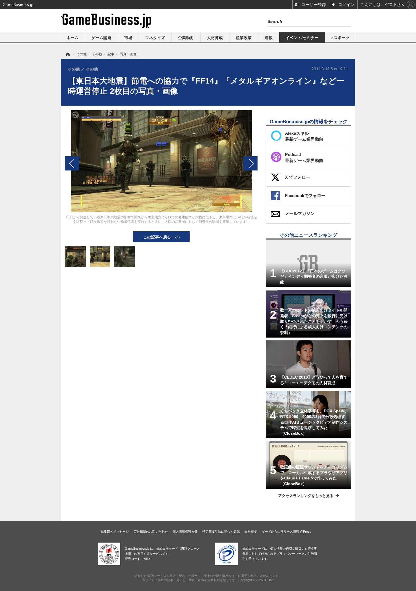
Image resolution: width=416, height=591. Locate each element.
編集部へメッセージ (115, 531)
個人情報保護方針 (185, 531)
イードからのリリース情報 (280, 531)
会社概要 (251, 531)
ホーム (72, 37)
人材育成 (215, 37)
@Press (305, 531)
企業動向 (186, 37)
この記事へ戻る (161, 237)
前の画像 (72, 163)
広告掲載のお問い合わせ (151, 531)
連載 (269, 37)
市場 (128, 37)
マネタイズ (155, 37)
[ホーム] (67, 54)
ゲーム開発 (101, 37)
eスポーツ (340, 37)
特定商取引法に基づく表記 (221, 531)
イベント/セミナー (302, 37)
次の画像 (250, 163)
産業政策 (244, 37)
